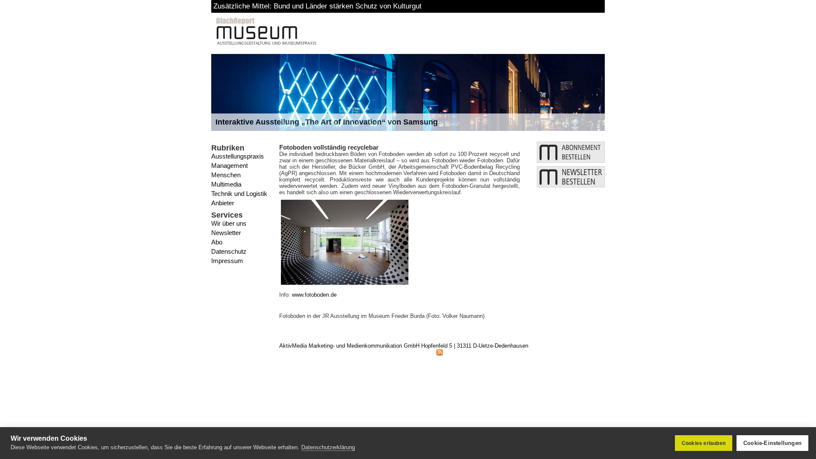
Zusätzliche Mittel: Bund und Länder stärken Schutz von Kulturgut (317, 6)
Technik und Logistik (239, 193)
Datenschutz (228, 251)
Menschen (226, 174)
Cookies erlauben (703, 443)
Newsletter (226, 232)
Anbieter (222, 203)
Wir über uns (228, 223)
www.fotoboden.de (314, 295)
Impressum (227, 260)
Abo (216, 242)
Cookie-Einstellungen (772, 443)
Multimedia (226, 184)
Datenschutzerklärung (328, 447)
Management (229, 165)
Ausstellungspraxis (237, 156)
